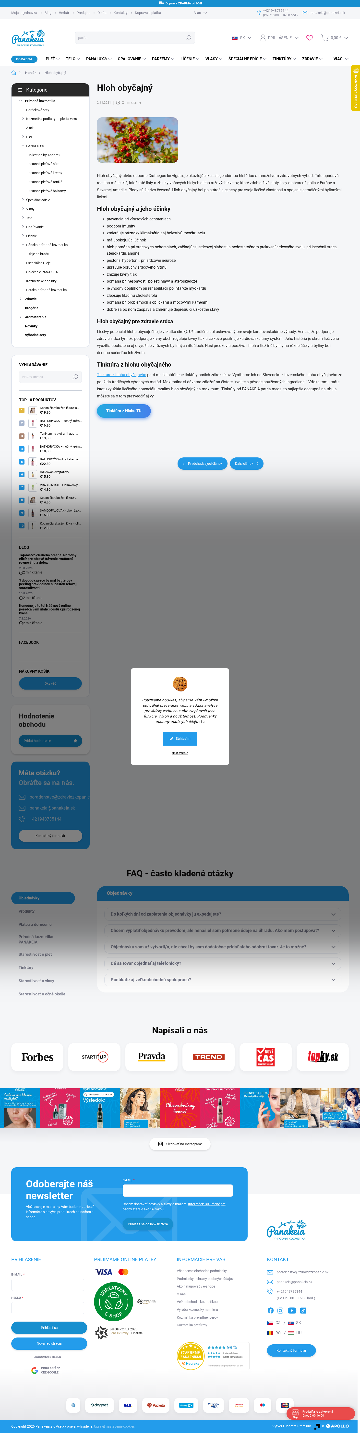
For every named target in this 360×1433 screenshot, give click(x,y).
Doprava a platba (148, 13)
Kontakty (121, 13)
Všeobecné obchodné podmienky (202, 1271)
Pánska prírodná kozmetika (47, 245)
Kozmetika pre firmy (192, 1325)
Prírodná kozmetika (40, 101)
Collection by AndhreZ (43, 155)
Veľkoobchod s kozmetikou (197, 1302)
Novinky (31, 326)
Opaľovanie (35, 227)
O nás (101, 13)
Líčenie (31, 236)
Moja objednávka (24, 13)
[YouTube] (292, 1310)
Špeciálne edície (38, 200)
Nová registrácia (49, 1343)
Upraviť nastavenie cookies (114, 1426)
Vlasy (30, 209)
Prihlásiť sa (49, 1328)
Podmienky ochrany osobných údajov (205, 1279)
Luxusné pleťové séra (43, 164)
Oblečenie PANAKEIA (42, 272)
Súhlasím (183, 738)
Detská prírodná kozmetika (46, 290)
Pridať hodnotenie (37, 741)
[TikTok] (303, 1310)
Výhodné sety (35, 335)
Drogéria (31, 308)
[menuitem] (51, 59)
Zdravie (31, 299)
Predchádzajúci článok (205, 464)
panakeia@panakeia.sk (52, 808)
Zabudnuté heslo (47, 1357)
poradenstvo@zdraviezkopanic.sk (62, 797)
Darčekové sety (37, 110)
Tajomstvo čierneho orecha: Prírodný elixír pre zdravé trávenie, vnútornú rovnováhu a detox (47, 559)
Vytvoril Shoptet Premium (291, 1426)
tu (202, 721)
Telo (29, 218)
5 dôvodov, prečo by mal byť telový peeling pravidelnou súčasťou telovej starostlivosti (48, 584)
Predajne (83, 13)
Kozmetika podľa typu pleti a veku (51, 119)
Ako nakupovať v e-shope (196, 1286)
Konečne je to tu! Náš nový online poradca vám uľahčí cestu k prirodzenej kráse (49, 609)
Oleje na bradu (38, 254)
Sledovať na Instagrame (184, 1144)
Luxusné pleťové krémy (44, 173)
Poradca (24, 59)
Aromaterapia (36, 317)
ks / (50, 683)
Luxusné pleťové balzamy (46, 191)
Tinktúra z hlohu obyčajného (121, 374)
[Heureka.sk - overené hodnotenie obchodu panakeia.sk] (213, 1356)
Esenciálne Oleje (38, 263)
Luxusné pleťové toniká (44, 182)
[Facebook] (270, 1310)
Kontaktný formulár (50, 836)
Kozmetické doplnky (41, 281)
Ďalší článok (244, 464)
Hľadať (188, 38)
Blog (48, 13)
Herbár (64, 13)
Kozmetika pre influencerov (197, 1317)
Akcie (30, 128)
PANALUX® (35, 146)
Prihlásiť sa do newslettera (148, 1224)
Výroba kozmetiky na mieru (197, 1310)
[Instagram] (280, 1310)
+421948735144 (45, 819)
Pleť (29, 137)
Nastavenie (180, 752)
